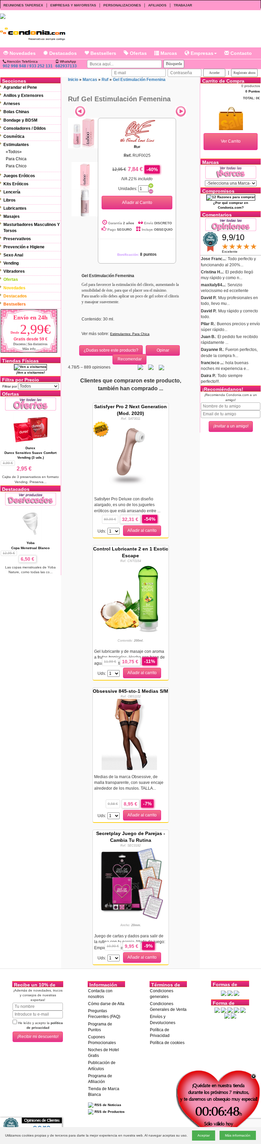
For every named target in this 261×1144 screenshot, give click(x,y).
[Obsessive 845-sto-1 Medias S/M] (130, 734)
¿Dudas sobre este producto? (111, 350)
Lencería (11, 192)
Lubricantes (15, 208)
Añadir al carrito (142, 530)
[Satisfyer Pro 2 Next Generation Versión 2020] (130, 456)
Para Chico (16, 166)
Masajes (11, 216)
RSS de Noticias (107, 1105)
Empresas (201, 53)
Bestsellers (102, 53)
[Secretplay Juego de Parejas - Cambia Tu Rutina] (130, 883)
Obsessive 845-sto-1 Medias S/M (130, 691)
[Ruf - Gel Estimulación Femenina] (83, 132)
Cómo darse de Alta (106, 1003)
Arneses (11, 103)
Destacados (62, 53)
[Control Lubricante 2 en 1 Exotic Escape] (130, 598)
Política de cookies (167, 1042)
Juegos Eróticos (19, 175)
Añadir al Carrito (137, 202)
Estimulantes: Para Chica (130, 334)
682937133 (66, 66)
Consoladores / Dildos (24, 128)
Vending (11, 263)
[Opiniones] (230, 224)
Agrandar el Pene (20, 87)
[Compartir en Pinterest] (161, 367)
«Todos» (14, 151)
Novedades (22, 53)
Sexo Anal (13, 255)
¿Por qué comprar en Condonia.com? (230, 205)
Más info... (30, 349)
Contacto (240, 53)
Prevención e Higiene (24, 247)
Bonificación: (137, 254)
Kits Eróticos (16, 184)
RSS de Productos (109, 1112)
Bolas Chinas (16, 111)
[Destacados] (30, 499)
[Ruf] (137, 131)
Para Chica (16, 159)
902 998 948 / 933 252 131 (28, 66)
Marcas (168, 53)
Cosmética (13, 136)
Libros (9, 200)
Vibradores (14, 271)
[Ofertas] (30, 403)
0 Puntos (252, 91)
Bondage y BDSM (20, 120)
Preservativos (17, 238)
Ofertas (137, 53)
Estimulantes (16, 144)
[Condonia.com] (32, 32)
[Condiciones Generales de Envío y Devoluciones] (223, 993)
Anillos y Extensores (23, 95)
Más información (237, 1135)
